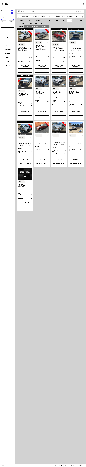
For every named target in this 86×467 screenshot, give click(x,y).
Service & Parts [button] (56, 4)
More (76, 4)
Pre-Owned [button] (47, 4)
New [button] (41, 4)
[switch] (7, 10)
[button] (83, 4)
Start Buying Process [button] (25, 66)
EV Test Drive (35, 4)
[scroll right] (82, 16)
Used (2, 10)
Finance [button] (71, 4)
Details (29, 52)
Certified (2, 12)
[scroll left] (19, 16)
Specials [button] (64, 4)
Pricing (21, 52)
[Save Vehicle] (31, 44)
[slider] (1, 19)
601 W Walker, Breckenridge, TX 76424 (63, 0)
